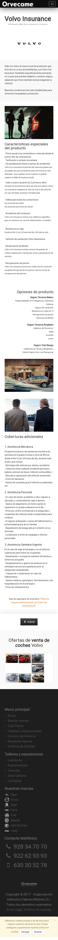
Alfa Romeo (19, 825)
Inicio (12, 715)
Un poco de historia (21, 736)
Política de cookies (38, 910)
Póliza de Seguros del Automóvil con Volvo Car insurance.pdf (30, 602)
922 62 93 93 (30, 855)
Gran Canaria (17, 775)
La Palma (14, 781)
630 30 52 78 (30, 865)
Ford (14, 810)
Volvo (15, 800)
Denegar (25, 932)
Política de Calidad (21, 746)
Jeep (14, 830)
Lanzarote (15, 760)
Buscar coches (18, 720)
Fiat (13, 815)
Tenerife (14, 770)
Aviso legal (14, 910)
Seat (14, 805)
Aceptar (38, 932)
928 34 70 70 (30, 846)
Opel (14, 794)
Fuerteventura (18, 765)
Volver (31, 621)
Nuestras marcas (20, 741)
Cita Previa (15, 726)
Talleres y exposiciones (25, 731)
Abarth (15, 820)
